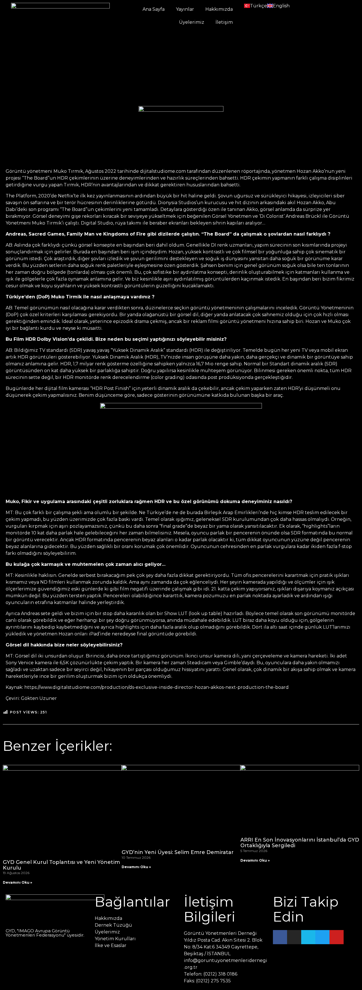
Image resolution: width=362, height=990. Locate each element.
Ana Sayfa (154, 9)
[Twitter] (322, 937)
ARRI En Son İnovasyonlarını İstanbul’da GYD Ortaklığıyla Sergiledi (299, 843)
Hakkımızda (219, 9)
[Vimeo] (308, 937)
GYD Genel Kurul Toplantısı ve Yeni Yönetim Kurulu (61, 865)
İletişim (224, 22)
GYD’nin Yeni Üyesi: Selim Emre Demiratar (178, 852)
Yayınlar (185, 9)
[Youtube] (336, 937)
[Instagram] (294, 937)
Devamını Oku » (17, 882)
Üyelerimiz (191, 22)
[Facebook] (280, 937)
